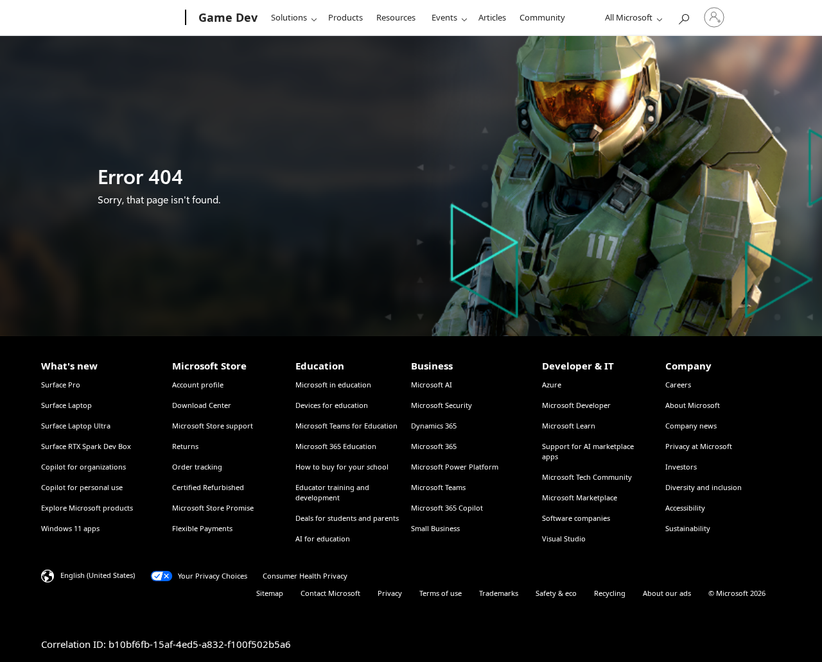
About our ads (667, 593)
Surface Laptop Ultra (75, 425)
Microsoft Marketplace (579, 497)
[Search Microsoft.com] (683, 16)
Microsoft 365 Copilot (447, 508)
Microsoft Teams (438, 487)
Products (345, 17)
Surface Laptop (66, 405)
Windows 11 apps (70, 528)
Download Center (201, 405)
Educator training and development (332, 492)
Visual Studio (564, 538)
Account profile (197, 384)
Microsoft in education (333, 384)
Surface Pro (60, 384)
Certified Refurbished (208, 487)
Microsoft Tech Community (587, 477)
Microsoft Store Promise (213, 508)
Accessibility (685, 508)
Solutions (289, 17)
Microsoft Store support (212, 425)
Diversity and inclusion (703, 487)
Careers (678, 384)
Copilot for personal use (82, 487)
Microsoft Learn (568, 425)
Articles (492, 17)
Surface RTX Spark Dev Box (86, 446)
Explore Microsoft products (87, 508)
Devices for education (331, 405)
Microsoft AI (431, 384)
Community (542, 17)
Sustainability (687, 528)
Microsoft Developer (576, 405)
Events (444, 17)
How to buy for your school (342, 466)
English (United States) (97, 575)
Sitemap (269, 593)
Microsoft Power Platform (454, 466)
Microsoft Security (441, 405)
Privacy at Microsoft (698, 446)
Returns (185, 446)
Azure (551, 384)
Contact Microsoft (330, 593)
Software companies (576, 518)
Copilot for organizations (83, 466)
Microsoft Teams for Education (346, 425)
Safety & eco (556, 593)
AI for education (322, 538)
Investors (681, 466)
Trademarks (498, 593)
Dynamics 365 (434, 425)
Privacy (390, 593)
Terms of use (440, 593)
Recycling (609, 593)
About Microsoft (692, 405)
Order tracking (197, 466)
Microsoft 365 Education (335, 446)
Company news (691, 425)
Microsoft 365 (434, 446)
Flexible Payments (202, 528)
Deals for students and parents (347, 518)
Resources (395, 17)
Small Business (435, 528)
